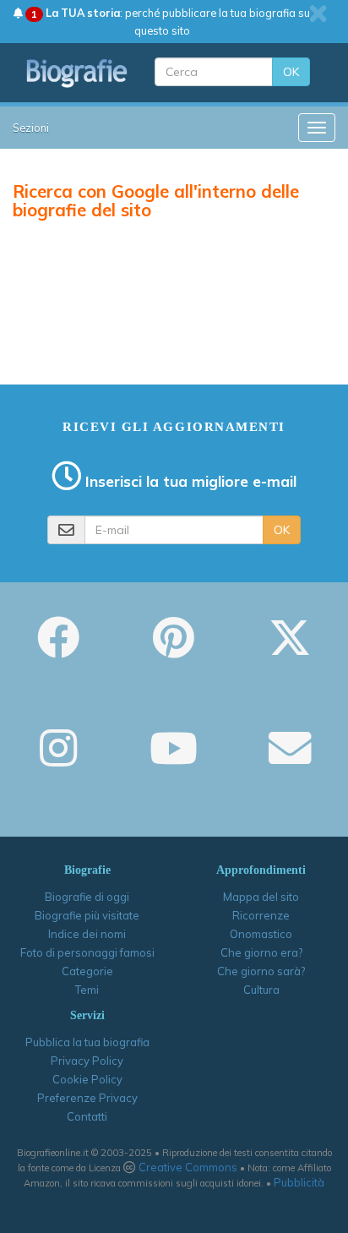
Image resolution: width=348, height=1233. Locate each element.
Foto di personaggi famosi (87, 952)
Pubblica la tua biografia (87, 1042)
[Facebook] (58, 649)
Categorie (87, 971)
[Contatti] (290, 760)
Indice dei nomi (87, 934)
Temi (87, 989)
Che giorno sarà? (261, 971)
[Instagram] (58, 760)
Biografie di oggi (87, 896)
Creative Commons (188, 1167)
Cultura (261, 989)
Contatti (87, 1116)
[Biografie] (77, 73)
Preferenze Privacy (87, 1098)
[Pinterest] (173, 649)
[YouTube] (174, 760)
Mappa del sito (261, 896)
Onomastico (261, 934)
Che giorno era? (261, 952)
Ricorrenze (261, 915)
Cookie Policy (87, 1079)
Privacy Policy (87, 1060)
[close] (318, 13)
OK (291, 71)
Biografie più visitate (87, 915)
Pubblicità (299, 1182)
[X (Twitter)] (290, 649)
